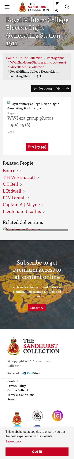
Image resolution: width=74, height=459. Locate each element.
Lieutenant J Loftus (22, 211)
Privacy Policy (16, 385)
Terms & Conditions (20, 394)
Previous (45, 88)
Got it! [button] (37, 452)
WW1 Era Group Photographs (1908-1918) (38, 62)
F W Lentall (14, 197)
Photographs (55, 57)
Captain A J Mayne (21, 204)
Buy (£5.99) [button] (37, 146)
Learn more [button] (13, 441)
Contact (12, 381)
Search (12, 399)
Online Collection (30, 57)
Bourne (10, 170)
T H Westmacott (19, 177)
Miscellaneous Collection (27, 66)
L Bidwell (12, 190)
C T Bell (10, 183)
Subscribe (37, 307)
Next (60, 88)
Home (10, 57)
